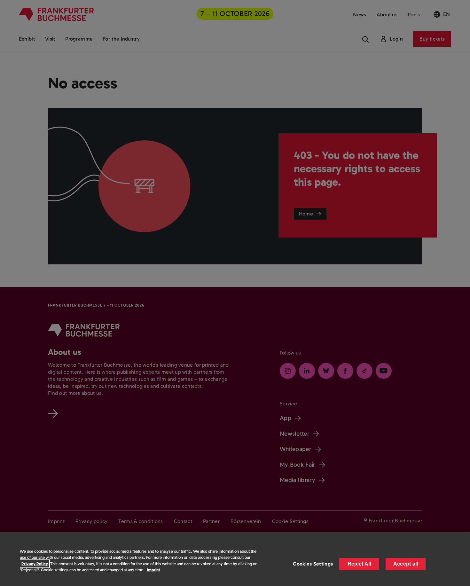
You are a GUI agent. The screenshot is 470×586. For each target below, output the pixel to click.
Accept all (405, 563)
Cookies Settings (313, 564)
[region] (235, 559)
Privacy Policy (34, 563)
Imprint (153, 569)
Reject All (359, 563)
